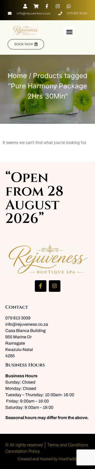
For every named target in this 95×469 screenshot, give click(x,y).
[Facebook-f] (40, 286)
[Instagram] (54, 286)
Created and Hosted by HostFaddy (47, 459)
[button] (69, 32)
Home (17, 76)
